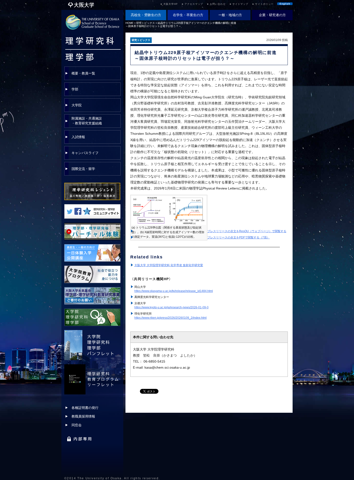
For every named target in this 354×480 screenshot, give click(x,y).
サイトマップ (240, 4)
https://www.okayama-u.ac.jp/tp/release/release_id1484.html (173, 291)
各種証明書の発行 (85, 408)
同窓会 (77, 425)
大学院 (77, 105)
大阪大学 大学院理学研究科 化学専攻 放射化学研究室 (168, 265)
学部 (75, 89)
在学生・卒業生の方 (188, 15)
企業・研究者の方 (272, 15)
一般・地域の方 (230, 15)
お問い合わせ (218, 4)
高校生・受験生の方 (146, 15)
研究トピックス (145, 22)
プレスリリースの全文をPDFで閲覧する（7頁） (238, 237)
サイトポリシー (264, 4)
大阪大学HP (170, 4)
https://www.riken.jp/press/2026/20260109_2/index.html (170, 317)
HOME (129, 22)
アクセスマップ (193, 4)
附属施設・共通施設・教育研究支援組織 (87, 120)
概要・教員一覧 (83, 73)
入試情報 (78, 137)
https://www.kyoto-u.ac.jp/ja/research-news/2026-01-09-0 (171, 307)
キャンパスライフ (85, 153)
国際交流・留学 (83, 169)
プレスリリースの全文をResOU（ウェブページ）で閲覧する (246, 231)
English (285, 3)
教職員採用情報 (83, 416)
